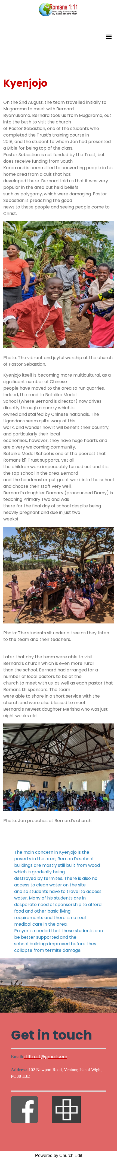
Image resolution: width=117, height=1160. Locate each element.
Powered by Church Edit (58, 1155)
